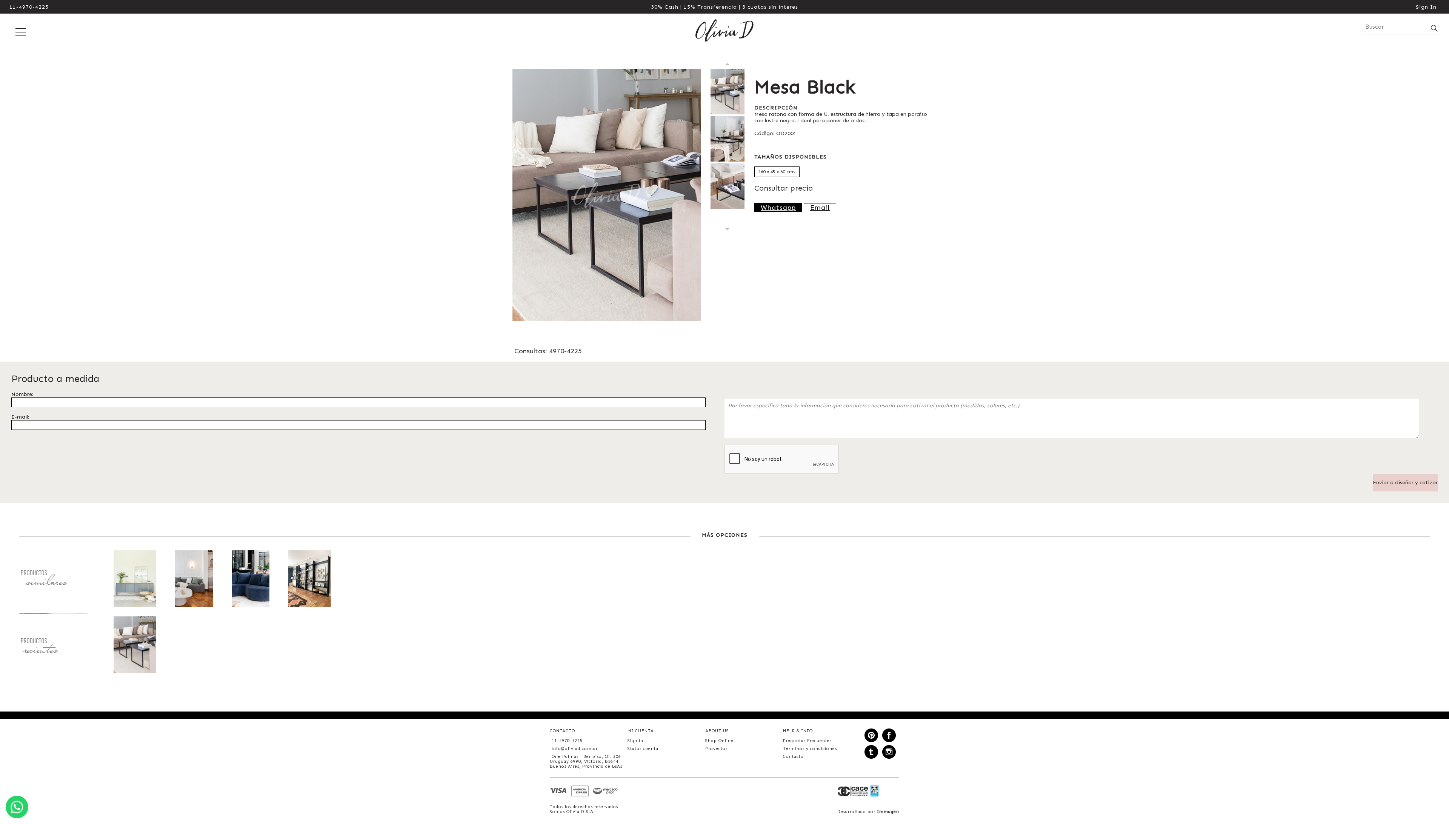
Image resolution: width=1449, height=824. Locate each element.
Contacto (793, 756)
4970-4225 (565, 351)
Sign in (635, 740)
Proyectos (716, 748)
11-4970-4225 (29, 7)
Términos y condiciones (810, 748)
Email (820, 207)
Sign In (1426, 7)
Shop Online (719, 740)
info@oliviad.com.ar (575, 748)
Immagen (888, 811)
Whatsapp (778, 207)
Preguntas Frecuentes (807, 740)
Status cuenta (643, 748)
